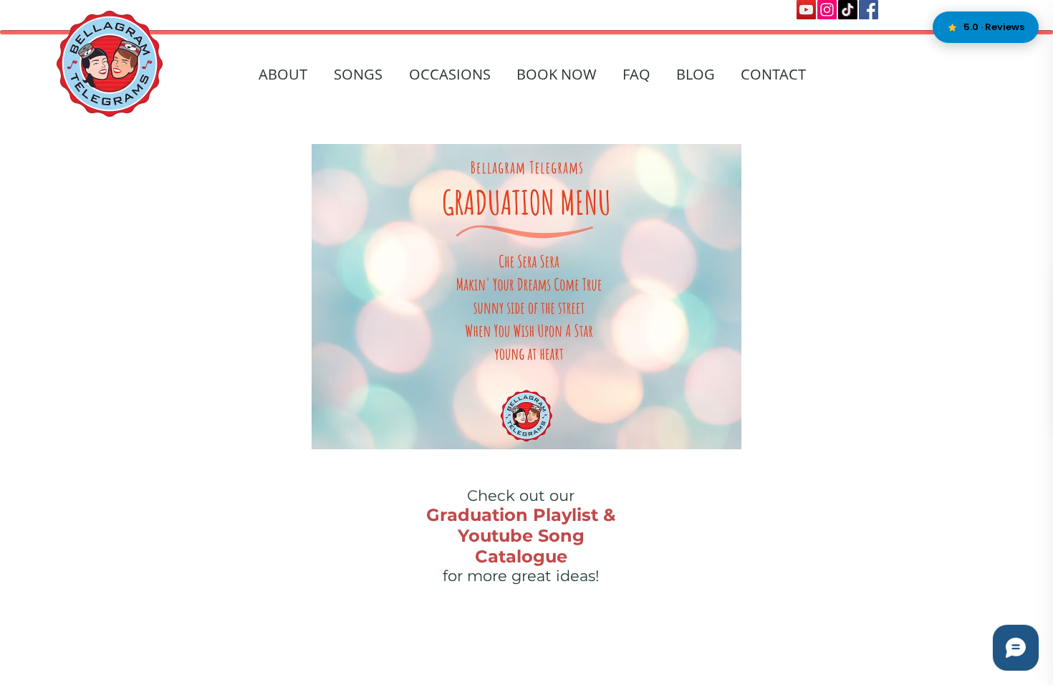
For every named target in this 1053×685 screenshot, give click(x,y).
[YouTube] (806, 9)
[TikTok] (847, 9)
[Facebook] (868, 9)
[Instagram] (827, 9)
